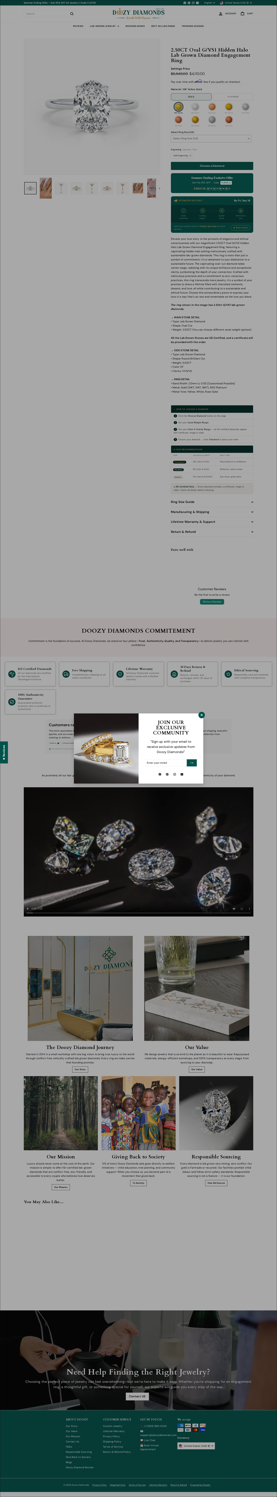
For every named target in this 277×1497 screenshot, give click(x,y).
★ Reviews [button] (4, 752)
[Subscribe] (192, 762)
